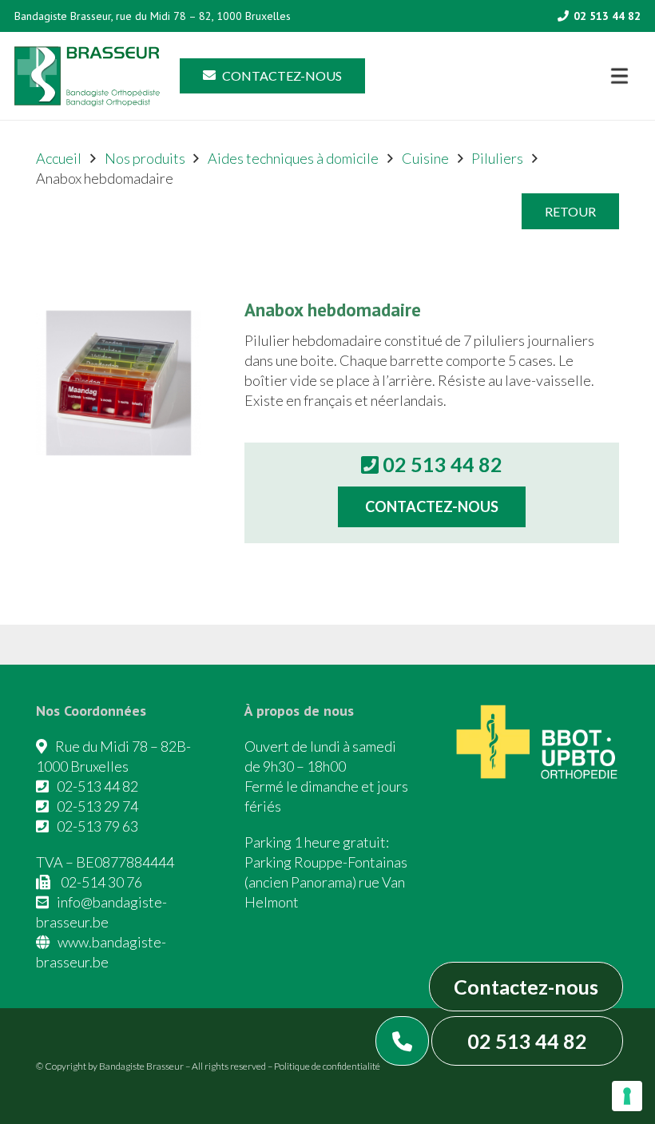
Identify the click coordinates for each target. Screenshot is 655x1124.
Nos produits (145, 158)
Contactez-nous (526, 987)
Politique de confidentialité (327, 1066)
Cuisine (425, 158)
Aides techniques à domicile (293, 158)
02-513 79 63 (97, 826)
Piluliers (497, 158)
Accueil (58, 158)
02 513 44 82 (527, 1041)
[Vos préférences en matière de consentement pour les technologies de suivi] (627, 1096)
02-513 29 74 (97, 806)
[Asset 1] (87, 76)
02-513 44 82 (97, 786)
